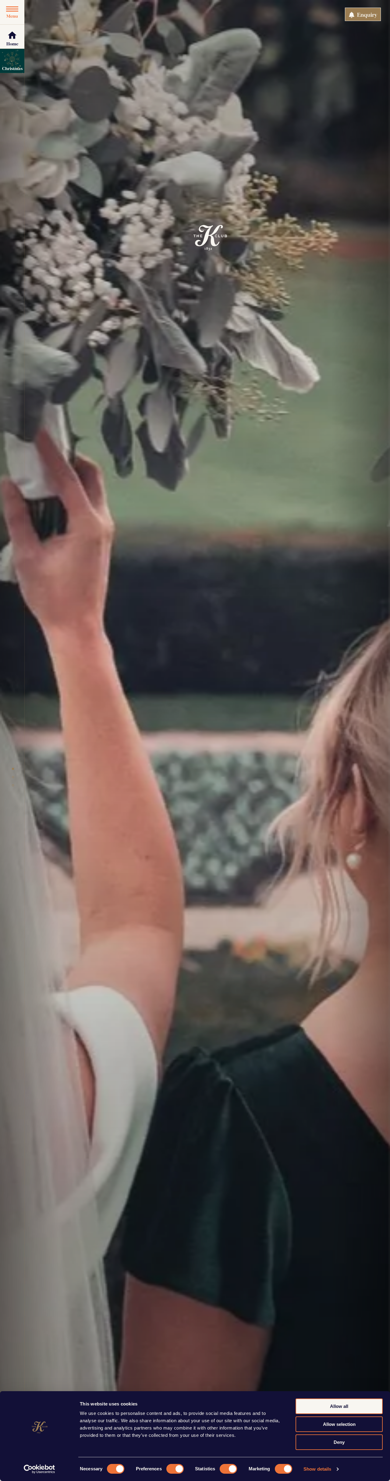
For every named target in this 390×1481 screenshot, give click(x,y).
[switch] (175, 1469)
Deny (339, 1442)
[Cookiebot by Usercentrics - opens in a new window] (39, 1469)
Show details (317, 1469)
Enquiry (366, 14)
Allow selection (339, 1424)
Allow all (339, 1406)
